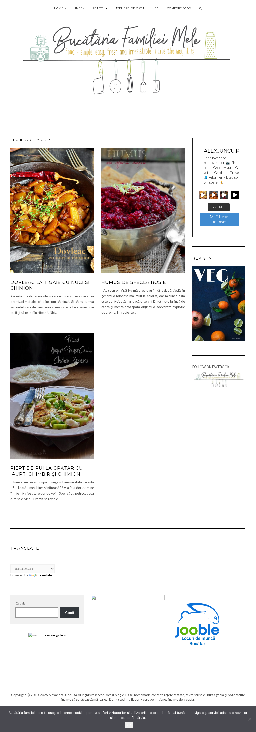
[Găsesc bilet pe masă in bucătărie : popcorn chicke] (214, 195)
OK (129, 725)
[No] (249, 719)
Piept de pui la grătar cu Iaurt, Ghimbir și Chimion (46, 471)
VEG (156, 8)
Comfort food (179, 8)
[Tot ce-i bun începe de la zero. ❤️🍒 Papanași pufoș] (224, 195)
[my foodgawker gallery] (47, 635)
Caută (20, 604)
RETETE (99, 8)
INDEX (80, 8)
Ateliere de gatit (130, 8)
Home (59, 8)
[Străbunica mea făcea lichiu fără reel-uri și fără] (203, 195)
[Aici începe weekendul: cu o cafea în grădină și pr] (235, 195)
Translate (45, 575)
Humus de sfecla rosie (134, 282)
